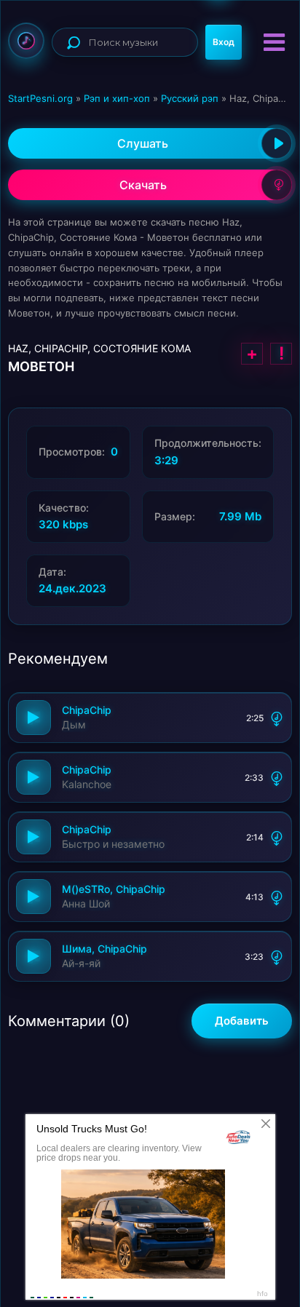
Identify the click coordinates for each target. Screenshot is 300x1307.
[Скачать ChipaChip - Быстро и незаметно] (276, 836)
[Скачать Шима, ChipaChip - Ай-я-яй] (276, 956)
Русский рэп (189, 98)
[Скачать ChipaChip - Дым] (276, 717)
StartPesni (26, 41)
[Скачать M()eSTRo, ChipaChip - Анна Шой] (276, 896)
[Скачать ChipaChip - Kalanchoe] (276, 777)
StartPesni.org (40, 98)
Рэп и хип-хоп (117, 98)
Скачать (143, 185)
